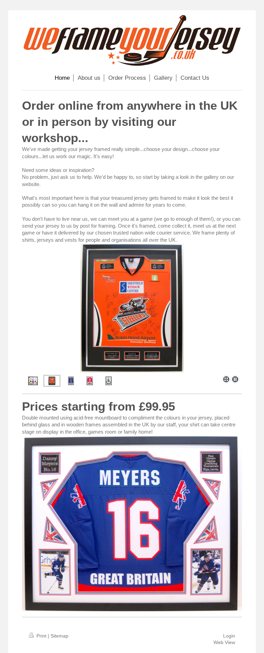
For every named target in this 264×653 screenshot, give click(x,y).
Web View (224, 642)
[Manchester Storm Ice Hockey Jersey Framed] (33, 381)
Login (229, 636)
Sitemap (59, 636)
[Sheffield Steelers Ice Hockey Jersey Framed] (132, 307)
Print (41, 636)
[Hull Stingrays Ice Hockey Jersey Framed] (71, 381)
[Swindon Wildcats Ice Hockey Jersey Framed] (90, 381)
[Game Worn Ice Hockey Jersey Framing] (109, 381)
